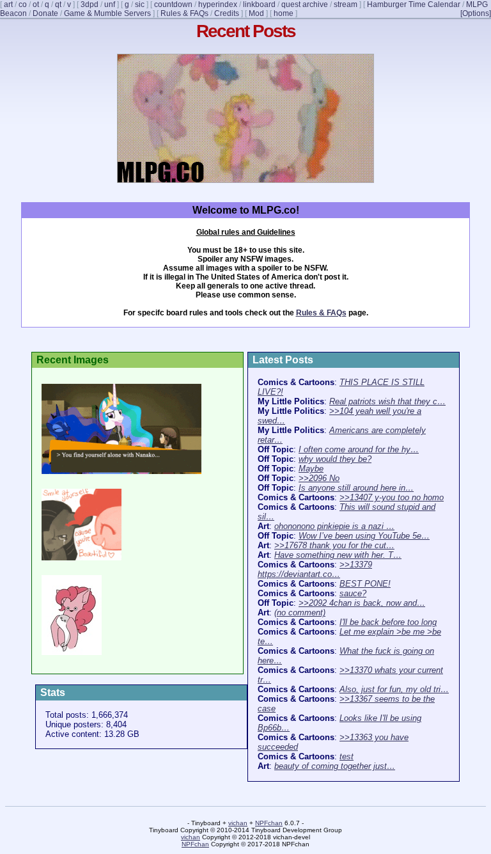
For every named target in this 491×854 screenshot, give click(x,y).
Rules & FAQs (184, 13)
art (8, 4)
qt (58, 4)
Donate (45, 13)
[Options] (475, 13)
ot (36, 4)
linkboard (259, 4)
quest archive (304, 4)
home (283, 13)
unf (109, 4)
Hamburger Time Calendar (413, 4)
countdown (173, 4)
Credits (226, 13)
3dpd (89, 4)
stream (345, 4)
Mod (256, 13)
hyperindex (217, 4)
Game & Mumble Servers (107, 13)
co (23, 4)
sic (139, 4)
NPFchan (269, 822)
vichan (237, 822)
